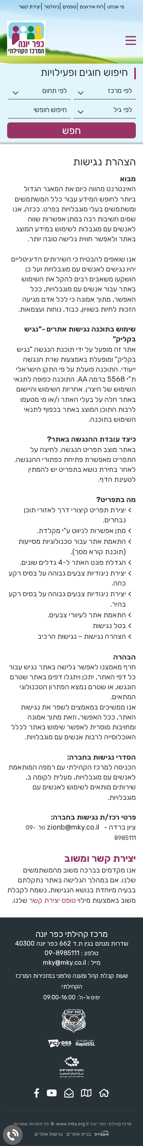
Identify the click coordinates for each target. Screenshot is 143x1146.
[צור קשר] (68, 1093)
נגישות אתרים (49, 1134)
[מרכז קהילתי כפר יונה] (26, 53)
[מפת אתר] (86, 1093)
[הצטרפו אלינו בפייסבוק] (36, 1093)
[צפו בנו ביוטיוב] (51, 1093)
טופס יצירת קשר (52, 900)
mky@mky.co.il (64, 962)
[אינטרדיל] (101, 1134)
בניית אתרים (78, 1134)
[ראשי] (104, 1093)
